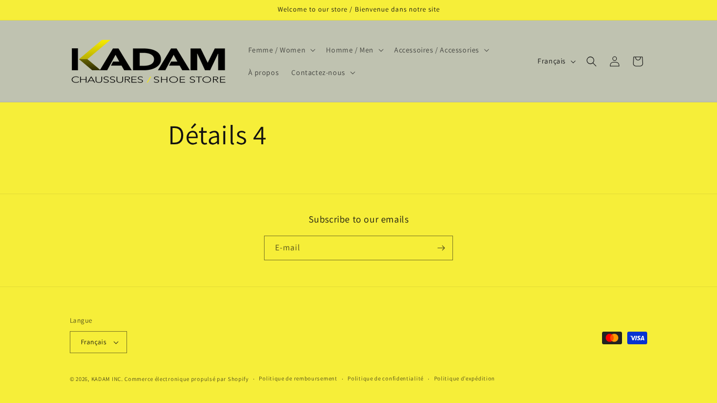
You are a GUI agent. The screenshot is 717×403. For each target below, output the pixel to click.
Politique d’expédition (464, 378)
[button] (281, 50)
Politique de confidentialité (385, 378)
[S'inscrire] (440, 248)
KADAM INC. (107, 379)
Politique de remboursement (298, 378)
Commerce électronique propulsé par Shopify (186, 379)
